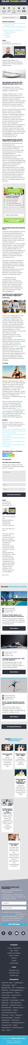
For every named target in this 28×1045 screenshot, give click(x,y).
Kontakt (9, 1041)
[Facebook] (3, 455)
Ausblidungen (6, 985)
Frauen (14, 997)
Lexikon (14, 960)
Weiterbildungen (17, 1027)
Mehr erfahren (14, 628)
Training (7, 35)
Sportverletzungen (7, 1017)
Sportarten (18, 1015)
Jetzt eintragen (14, 924)
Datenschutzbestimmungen (9, 914)
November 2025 (14, 973)
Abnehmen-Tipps (7, 982)
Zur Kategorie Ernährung (14, 726)
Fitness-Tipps (6, 995)
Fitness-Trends (16, 995)
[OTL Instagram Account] (10, 933)
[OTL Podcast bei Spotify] (23, 933)
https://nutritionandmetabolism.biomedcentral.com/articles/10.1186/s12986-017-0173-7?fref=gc (14, 430)
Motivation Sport (18, 1007)
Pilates (15, 1010)
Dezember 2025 (14, 970)
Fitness (17, 992)
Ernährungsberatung (16, 990)
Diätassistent (20, 987)
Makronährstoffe (15, 1002)
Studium (17, 1017)
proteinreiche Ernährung (9, 1012)
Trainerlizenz (15, 1020)
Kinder (22, 1000)
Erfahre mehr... (7, 65)
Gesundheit (5, 1000)
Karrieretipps (14, 1000)
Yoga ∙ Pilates (14, 950)
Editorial (14, 958)
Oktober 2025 (14, 975)
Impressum (17, 1041)
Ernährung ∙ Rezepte (14, 953)
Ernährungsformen (7, 992)
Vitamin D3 (17, 346)
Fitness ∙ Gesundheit (14, 948)
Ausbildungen (14, 963)
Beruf (13, 985)
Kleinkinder (5, 1002)
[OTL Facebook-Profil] (3, 933)
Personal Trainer (6, 1010)
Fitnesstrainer (6, 997)
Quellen (8, 37)
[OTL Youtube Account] (16, 933)
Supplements (6, 1020)
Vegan (15, 1025)
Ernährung (8, 33)
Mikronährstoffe (6, 1007)
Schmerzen (5, 1015)
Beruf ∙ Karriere (14, 955)
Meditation (5, 1005)
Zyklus (8, 1030)
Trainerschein (6, 1022)
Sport (12, 1015)
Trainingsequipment (18, 1022)
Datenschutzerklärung (14, 1042)
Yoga (3, 1030)
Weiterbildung (6, 1027)
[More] (13, 455)
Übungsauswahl (6, 1025)
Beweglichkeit (6, 987)
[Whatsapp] (10, 455)
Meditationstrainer (15, 1005)
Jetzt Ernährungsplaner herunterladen (14, 220)
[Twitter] (7, 455)
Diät (13, 987)
